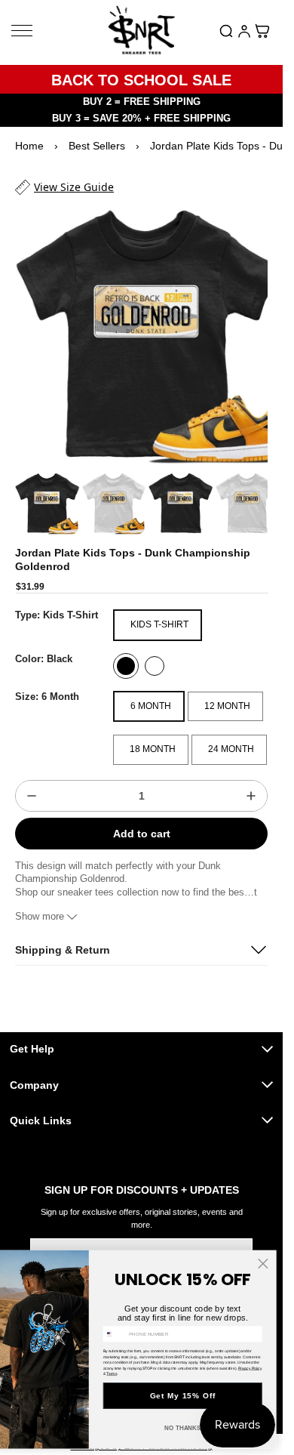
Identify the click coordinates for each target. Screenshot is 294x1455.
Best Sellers (97, 146)
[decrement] (31, 781)
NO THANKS (182, 1428)
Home (29, 146)
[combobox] (114, 1334)
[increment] (251, 781)
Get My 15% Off (183, 1396)
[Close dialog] (263, 1264)
